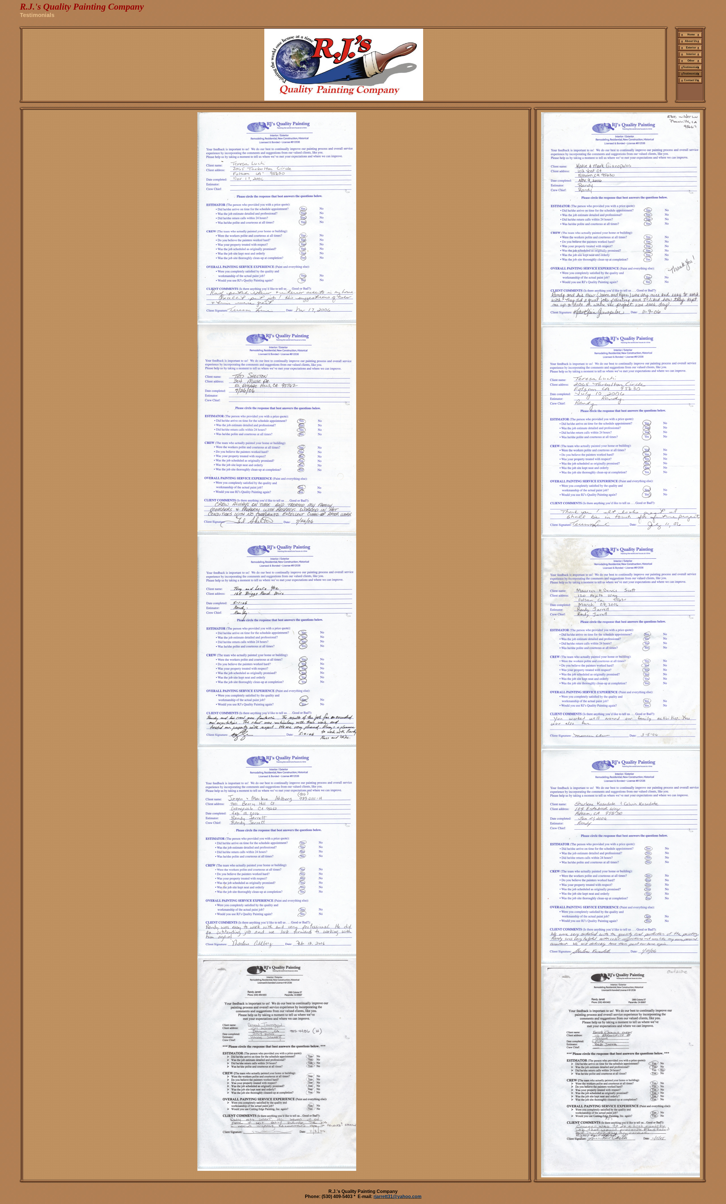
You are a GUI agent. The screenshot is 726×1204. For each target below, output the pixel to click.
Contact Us (691, 80)
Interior (691, 54)
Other (691, 60)
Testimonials (691, 67)
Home (691, 34)
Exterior (691, 47)
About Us (691, 41)
